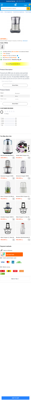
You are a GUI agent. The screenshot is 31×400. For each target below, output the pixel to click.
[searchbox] (15, 8)
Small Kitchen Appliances (18, 12)
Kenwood (25, 40)
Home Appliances (8, 12)
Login (25, 5)
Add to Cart (15, 398)
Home (1, 12)
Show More (15, 85)
